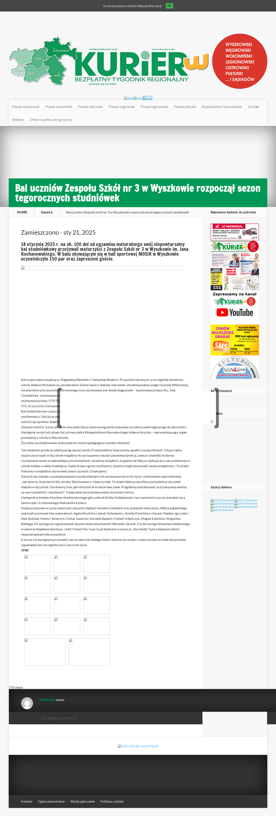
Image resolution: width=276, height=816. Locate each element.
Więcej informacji (149, 6)
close (212, 421)
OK (169, 5)
